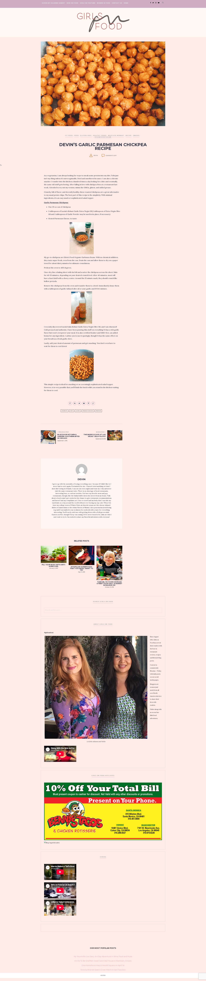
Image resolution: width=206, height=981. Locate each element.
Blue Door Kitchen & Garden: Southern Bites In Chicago (68, 436)
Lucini (78, 410)
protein (98, 410)
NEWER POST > (101, 432)
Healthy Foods (100, 135)
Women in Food (103, 3)
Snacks (136, 135)
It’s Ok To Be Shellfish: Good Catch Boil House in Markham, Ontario (103, 961)
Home (126, 3)
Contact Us (117, 3)
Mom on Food (72, 3)
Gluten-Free (86, 135)
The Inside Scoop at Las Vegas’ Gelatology (95, 435)
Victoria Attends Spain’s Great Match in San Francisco (103, 970)
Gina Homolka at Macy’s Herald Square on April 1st (103, 965)
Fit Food (69, 135)
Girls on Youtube (87, 3)
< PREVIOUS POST (63, 432)
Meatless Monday (116, 135)
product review (88, 410)
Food (76, 135)
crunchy (64, 410)
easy (71, 410)
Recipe (129, 135)
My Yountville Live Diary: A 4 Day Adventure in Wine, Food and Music (103, 956)
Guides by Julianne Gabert (53, 3)
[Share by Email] (84, 404)
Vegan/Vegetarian (103, 137)
